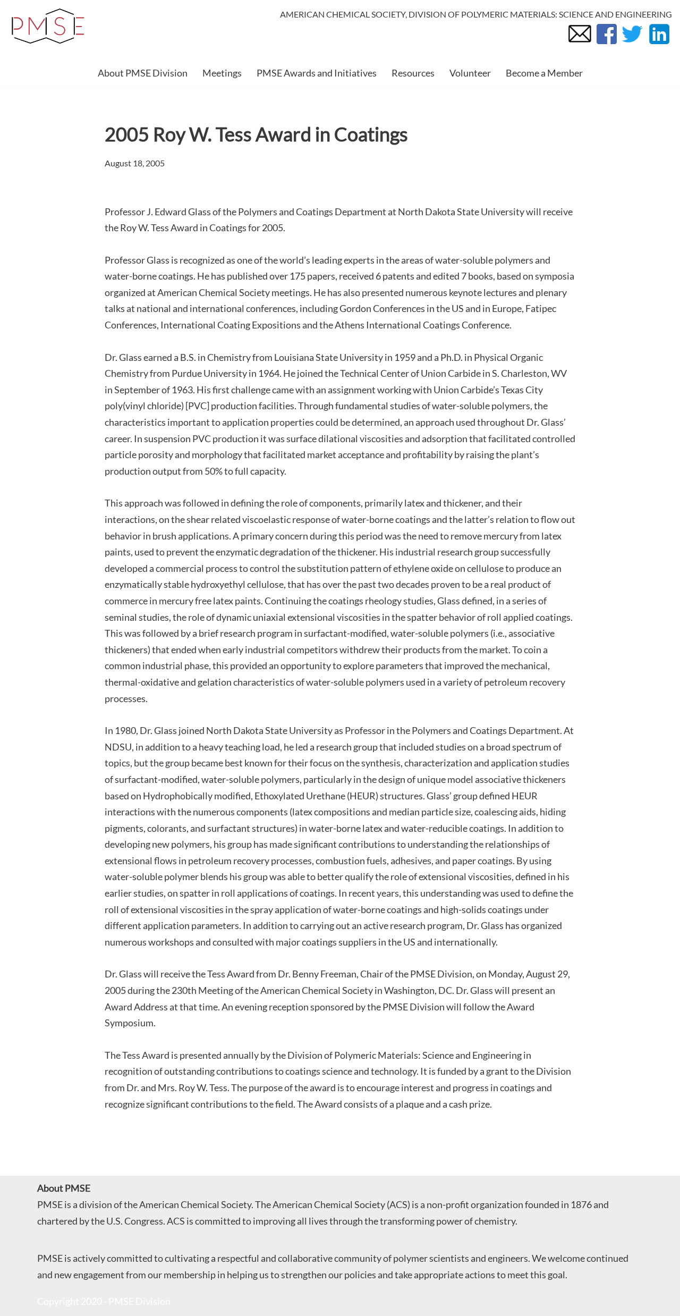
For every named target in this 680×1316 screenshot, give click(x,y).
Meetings (222, 73)
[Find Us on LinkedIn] (658, 43)
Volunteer (470, 73)
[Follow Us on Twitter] (632, 43)
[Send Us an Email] (579, 43)
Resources (413, 73)
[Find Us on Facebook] (605, 43)
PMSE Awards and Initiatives (317, 73)
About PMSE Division (143, 73)
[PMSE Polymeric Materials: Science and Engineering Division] (48, 26)
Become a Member (544, 73)
